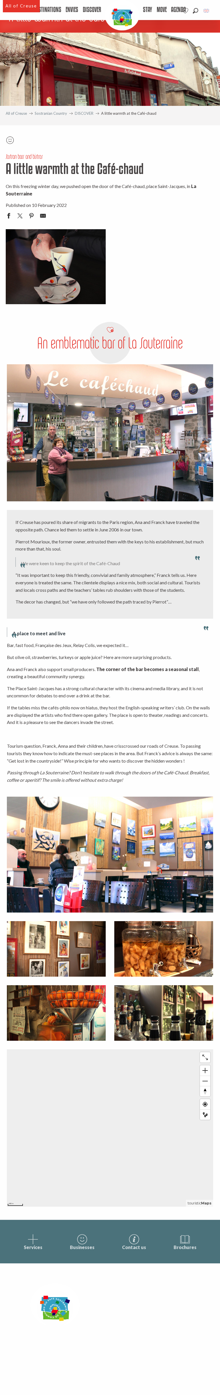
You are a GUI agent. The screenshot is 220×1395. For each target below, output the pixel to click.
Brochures (185, 1247)
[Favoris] (185, 10)
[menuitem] (47, 10)
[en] (207, 10)
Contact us (134, 1247)
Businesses (82, 1247)
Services (33, 1247)
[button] (195, 11)
